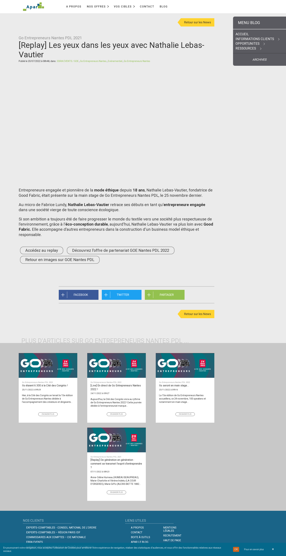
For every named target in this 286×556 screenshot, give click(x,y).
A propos (73, 6)
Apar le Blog (139, 542)
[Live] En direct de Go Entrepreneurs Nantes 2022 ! (116, 386)
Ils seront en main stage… (174, 384)
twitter (123, 294)
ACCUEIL (242, 34)
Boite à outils (140, 537)
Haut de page (172, 540)
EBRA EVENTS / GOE (68, 61)
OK (236, 549)
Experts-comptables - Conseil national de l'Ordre (61, 527)
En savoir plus (48, 414)
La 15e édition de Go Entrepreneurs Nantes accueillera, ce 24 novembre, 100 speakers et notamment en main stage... (182, 398)
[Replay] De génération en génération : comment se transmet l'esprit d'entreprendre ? (116, 462)
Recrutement (172, 535)
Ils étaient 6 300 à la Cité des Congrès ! (45, 384)
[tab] (259, 23)
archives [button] (260, 59)
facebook (81, 294)
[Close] (273, 549)
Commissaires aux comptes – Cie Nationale (56, 537)
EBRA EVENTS (34, 542)
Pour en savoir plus (254, 549)
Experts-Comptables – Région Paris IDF (53, 532)
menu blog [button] (249, 22)
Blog (164, 6)
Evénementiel (115, 61)
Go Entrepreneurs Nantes (93, 61)
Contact (147, 6)
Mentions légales (169, 529)
